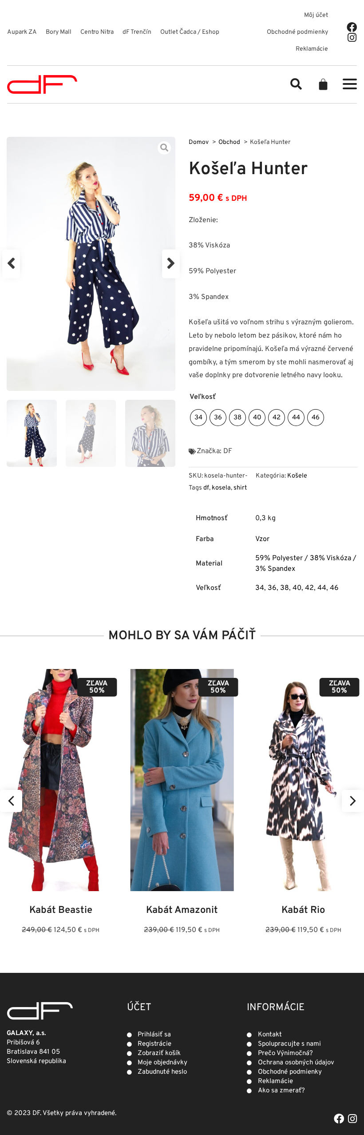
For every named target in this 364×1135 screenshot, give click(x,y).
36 (272, 588)
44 (321, 588)
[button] (296, 84)
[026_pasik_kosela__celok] (91, 264)
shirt (240, 488)
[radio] (198, 418)
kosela (221, 488)
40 (297, 588)
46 (334, 588)
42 (309, 588)
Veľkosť (203, 397)
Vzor (262, 539)
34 (259, 588)
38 (284, 588)
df (206, 488)
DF (227, 451)
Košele (297, 476)
